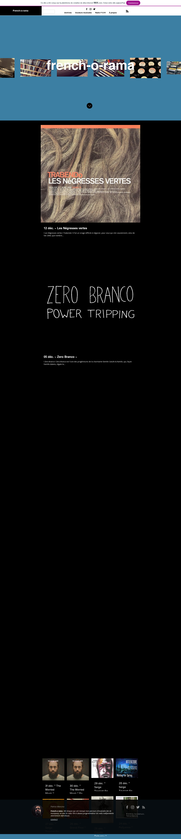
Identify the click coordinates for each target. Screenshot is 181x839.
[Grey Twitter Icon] (138, 807)
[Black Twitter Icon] (94, 9)
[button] (83, 12)
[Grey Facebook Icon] (127, 807)
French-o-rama (20, 10)
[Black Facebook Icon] (86, 9)
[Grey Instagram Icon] (132, 807)
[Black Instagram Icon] (90, 9)
